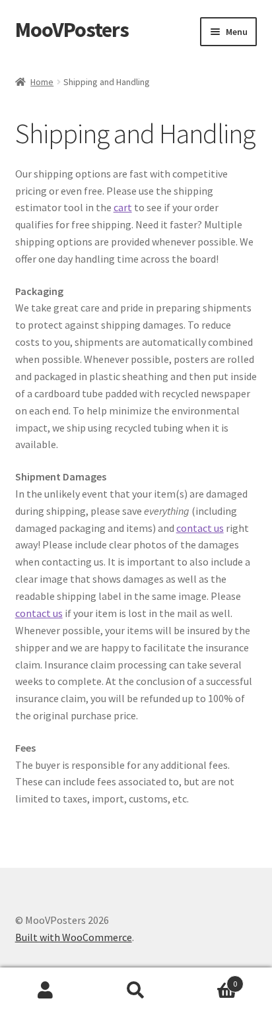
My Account (45, 990)
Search (135, 990)
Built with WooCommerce (73, 937)
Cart (210, 979)
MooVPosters (72, 29)
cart (123, 207)
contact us (200, 528)
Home (41, 82)
